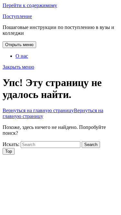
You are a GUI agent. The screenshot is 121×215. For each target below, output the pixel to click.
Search (90, 144)
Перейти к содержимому (30, 5)
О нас (21, 56)
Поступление (17, 16)
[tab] (19, 44)
